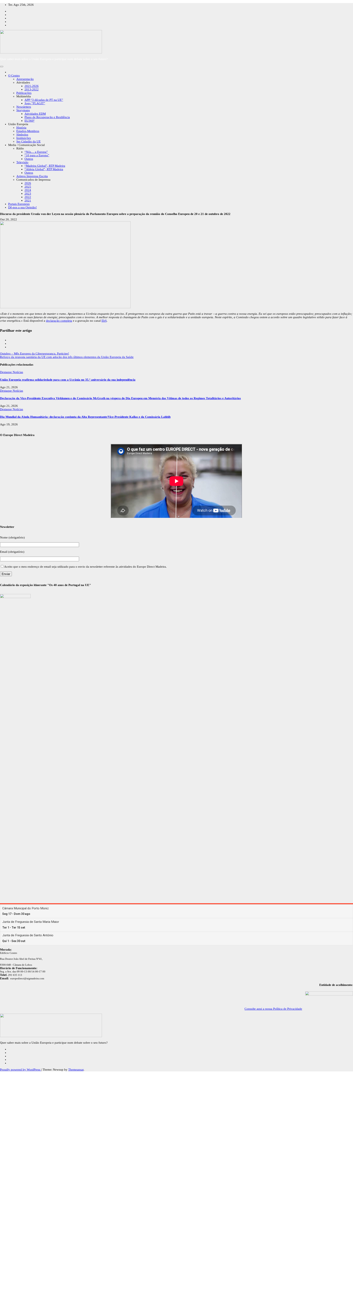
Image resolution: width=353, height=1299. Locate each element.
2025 (28, 186)
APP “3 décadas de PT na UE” (44, 99)
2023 (28, 193)
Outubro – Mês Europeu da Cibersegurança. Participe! (34, 353)
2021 (28, 200)
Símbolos (22, 134)
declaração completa (59, 320)
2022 (28, 197)
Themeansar (76, 1069)
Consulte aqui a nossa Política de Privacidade (273, 1008)
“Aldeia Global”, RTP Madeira (44, 169)
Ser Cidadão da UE (28, 141)
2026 (28, 183)
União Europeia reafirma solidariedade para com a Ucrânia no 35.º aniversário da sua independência (67, 379)
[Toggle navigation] (1, 66)
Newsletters (23, 106)
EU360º (30, 120)
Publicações (23, 93)
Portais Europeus (19, 204)
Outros (29, 158)
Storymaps (23, 110)
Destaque (6, 372)
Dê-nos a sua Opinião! (22, 207)
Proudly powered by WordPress (20, 1069)
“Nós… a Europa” (36, 151)
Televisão (22, 162)
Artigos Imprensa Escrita (32, 176)
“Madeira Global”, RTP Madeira (45, 165)
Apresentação (25, 79)
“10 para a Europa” (37, 155)
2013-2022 (32, 89)
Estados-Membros (27, 131)
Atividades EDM (35, 113)
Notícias (18, 372)
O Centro (14, 75)
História (21, 127)
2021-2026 (32, 86)
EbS (104, 320)
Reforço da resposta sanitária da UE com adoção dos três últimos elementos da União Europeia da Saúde (67, 357)
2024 (28, 190)
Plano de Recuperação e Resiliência (47, 117)
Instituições (23, 138)
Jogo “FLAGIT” (35, 103)
